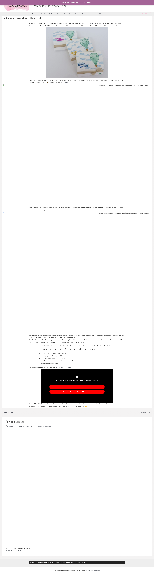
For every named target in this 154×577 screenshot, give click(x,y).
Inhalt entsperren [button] (77, 387)
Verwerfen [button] (89, 2)
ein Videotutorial (89, 23)
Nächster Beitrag (146, 412)
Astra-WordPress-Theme (93, 570)
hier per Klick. (65, 82)
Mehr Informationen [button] (77, 383)
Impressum (80, 562)
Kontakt (86, 562)
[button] (12, 14)
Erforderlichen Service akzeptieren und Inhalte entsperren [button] (77, 391)
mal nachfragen (111, 403)
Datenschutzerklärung (71, 562)
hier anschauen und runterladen (63, 367)
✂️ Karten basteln (18, 550)
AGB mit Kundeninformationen (57, 562)
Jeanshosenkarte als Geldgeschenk (18, 548)
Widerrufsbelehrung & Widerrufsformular (39, 562)
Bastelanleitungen (10, 550)
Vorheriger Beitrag (8, 412)
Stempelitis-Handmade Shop (49, 6)
